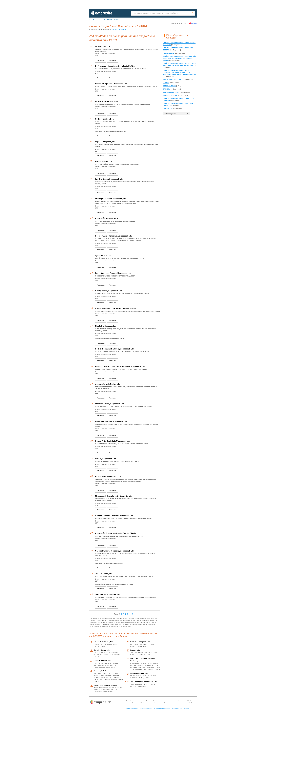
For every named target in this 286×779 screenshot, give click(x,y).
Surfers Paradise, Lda (104, 119)
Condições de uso (177, 708)
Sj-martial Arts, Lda (103, 256)
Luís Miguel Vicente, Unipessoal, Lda (110, 199)
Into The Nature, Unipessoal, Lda (109, 179)
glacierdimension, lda (139, 673)
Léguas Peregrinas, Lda (105, 142)
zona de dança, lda (101, 650)
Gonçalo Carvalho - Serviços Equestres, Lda (114, 516)
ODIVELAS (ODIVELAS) (171, 92)
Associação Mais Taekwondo (107, 384)
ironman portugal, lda (102, 660)
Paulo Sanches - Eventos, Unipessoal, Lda (113, 273)
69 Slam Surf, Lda (102, 46)
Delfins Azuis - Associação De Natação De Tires (115, 66)
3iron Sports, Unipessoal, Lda (107, 594)
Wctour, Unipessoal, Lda (105, 459)
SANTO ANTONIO (169, 86)
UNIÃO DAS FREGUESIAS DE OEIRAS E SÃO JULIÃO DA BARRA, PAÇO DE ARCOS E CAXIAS (179, 58)
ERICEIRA (166, 89)
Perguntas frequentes (132, 708)
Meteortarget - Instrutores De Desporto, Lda (113, 496)
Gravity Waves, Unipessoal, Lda (108, 291)
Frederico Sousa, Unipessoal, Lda (109, 404)
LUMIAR (166, 83)
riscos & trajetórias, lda (103, 642)
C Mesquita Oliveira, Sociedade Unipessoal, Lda (115, 308)
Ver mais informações (119, 29)
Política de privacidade (146, 708)
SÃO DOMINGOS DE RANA (173, 79)
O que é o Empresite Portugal (162, 708)
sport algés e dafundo (102, 671)
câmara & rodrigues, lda (140, 642)
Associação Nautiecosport (106, 218)
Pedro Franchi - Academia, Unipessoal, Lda (113, 236)
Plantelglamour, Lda (103, 161)
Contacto (186, 708)
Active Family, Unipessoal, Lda (108, 476)
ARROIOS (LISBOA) (170, 95)
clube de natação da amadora (105, 685)
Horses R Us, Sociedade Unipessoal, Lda (112, 441)
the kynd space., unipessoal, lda (143, 681)
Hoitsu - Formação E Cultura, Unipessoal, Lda (114, 349)
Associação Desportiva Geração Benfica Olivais (115, 533)
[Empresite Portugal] (101, 15)
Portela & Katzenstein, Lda (106, 101)
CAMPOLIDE (167, 108)
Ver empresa (100, 60)
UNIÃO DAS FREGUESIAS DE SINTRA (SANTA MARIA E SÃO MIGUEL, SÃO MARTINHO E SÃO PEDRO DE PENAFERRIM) (179, 72)
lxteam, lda (135, 650)
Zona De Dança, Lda (103, 574)
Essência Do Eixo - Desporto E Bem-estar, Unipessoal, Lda (120, 366)
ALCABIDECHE (168, 53)
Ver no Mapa (112, 60)
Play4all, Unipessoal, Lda (105, 326)
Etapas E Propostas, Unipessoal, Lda (111, 84)
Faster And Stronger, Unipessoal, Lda (111, 421)
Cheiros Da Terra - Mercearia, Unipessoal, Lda (114, 551)
